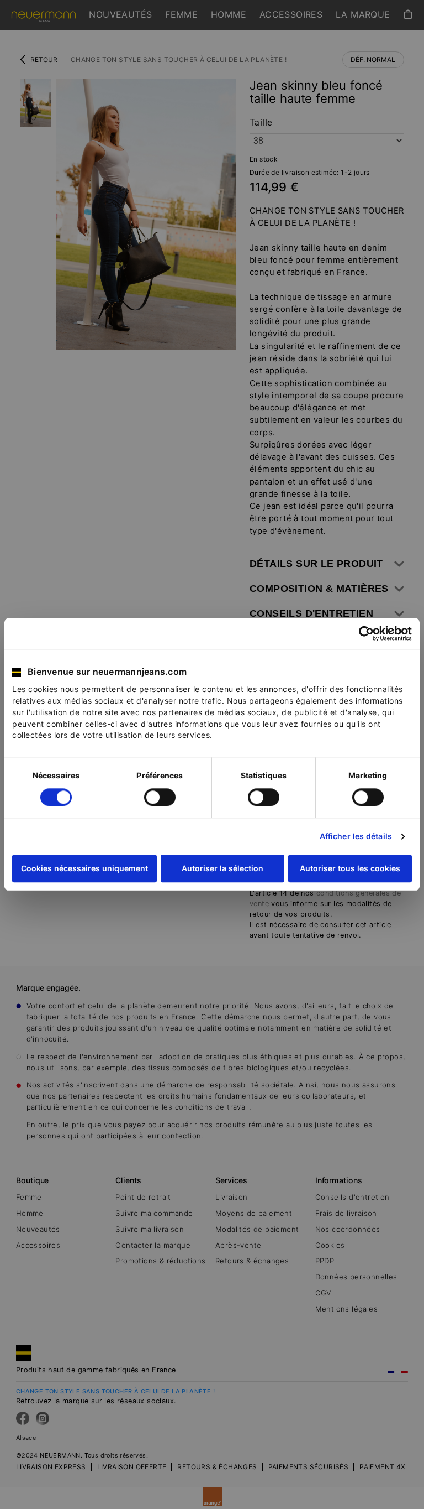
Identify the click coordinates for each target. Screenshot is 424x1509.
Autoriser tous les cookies (350, 868)
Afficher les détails (356, 836)
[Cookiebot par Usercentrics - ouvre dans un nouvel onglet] (363, 633)
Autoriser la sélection (222, 868)
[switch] (160, 797)
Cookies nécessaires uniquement (84, 868)
